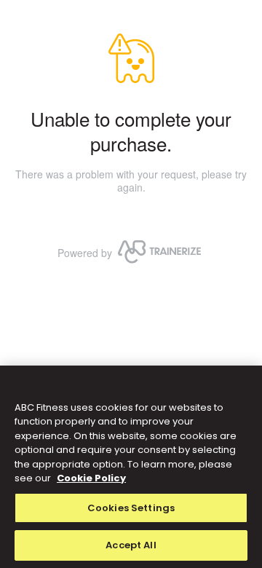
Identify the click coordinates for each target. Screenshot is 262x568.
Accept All (131, 545)
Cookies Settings (131, 508)
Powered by (84, 252)
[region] (131, 467)
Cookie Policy (91, 478)
